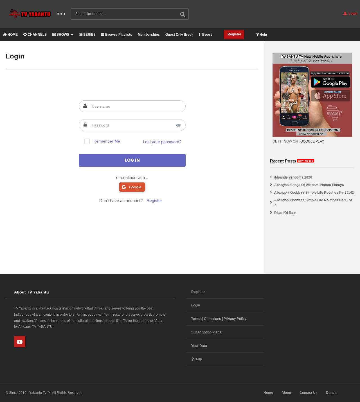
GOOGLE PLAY (312, 141)
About (286, 393)
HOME (12, 35)
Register (234, 34)
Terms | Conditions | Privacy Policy (219, 319)
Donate (332, 393)
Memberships (149, 35)
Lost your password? (162, 141)
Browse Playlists (118, 35)
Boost (206, 35)
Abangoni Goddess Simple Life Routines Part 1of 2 (313, 202)
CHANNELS (37, 35)
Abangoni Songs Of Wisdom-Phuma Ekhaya (309, 185)
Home (268, 393)
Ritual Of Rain (285, 213)
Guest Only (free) (179, 35)
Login (352, 13)
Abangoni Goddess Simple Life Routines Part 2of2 (314, 193)
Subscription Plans (206, 332)
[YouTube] (19, 341)
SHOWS (62, 35)
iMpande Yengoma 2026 (293, 177)
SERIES (89, 35)
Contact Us (309, 393)
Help (263, 35)
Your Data (199, 346)
